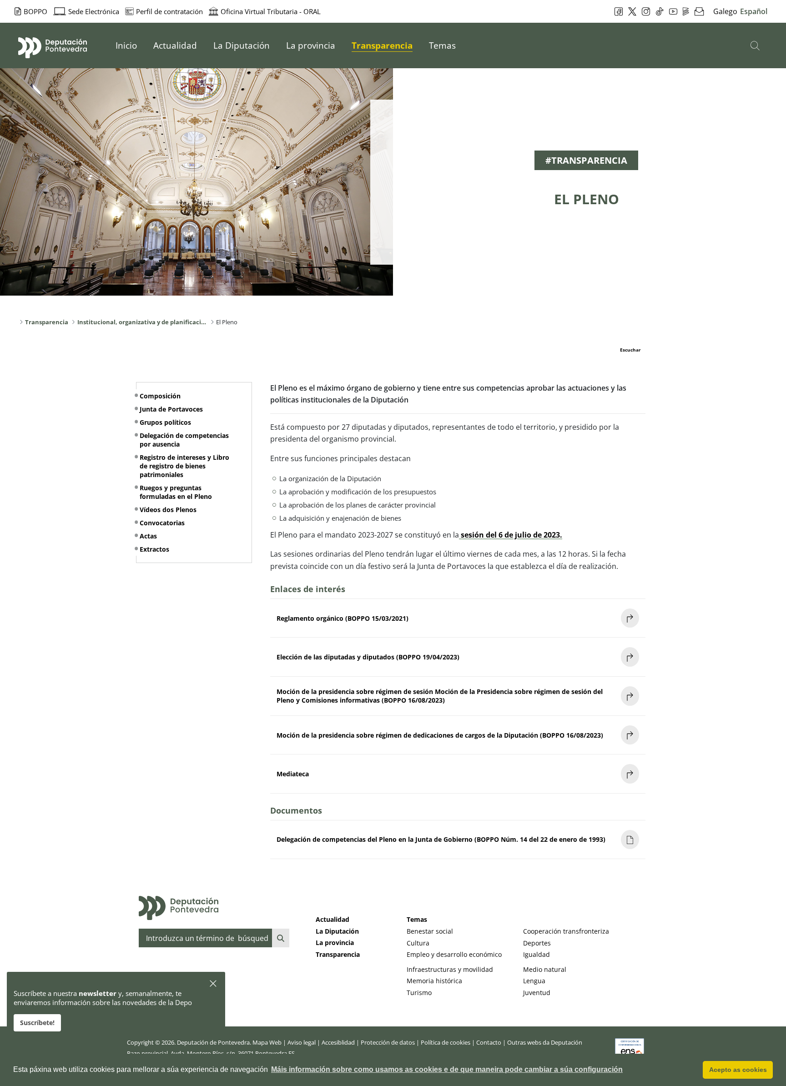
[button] (213, 984)
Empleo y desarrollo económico (454, 954)
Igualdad (536, 954)
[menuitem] (126, 45)
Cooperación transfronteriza (566, 931)
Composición (160, 396)
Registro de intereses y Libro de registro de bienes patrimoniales (184, 466)
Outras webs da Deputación (544, 1042)
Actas (148, 536)
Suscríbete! (37, 1022)
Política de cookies (445, 1042)
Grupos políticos (165, 422)
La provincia (335, 942)
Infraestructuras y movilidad (450, 969)
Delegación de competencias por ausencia (184, 439)
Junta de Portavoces (171, 409)
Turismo (419, 992)
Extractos (154, 549)
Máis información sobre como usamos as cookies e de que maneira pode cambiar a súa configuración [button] (447, 1069)
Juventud (536, 992)
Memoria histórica (434, 980)
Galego (725, 11)
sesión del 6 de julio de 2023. (511, 535)
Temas (417, 919)
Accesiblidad (338, 1042)
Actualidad (332, 919)
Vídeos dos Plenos (168, 509)
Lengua (534, 980)
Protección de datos (388, 1042)
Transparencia (338, 954)
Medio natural (544, 969)
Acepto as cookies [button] (738, 1069)
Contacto (488, 1042)
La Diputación (337, 931)
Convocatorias (162, 522)
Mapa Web (267, 1042)
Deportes (537, 943)
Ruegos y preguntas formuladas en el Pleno (176, 492)
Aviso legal (301, 1042)
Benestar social (430, 931)
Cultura (418, 943)
